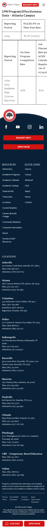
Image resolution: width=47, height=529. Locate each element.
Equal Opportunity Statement (35, 499)
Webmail (29, 180)
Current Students (9, 208)
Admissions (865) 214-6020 (13, 370)
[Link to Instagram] (29, 127)
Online (5, 468)
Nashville (7, 397)
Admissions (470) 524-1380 (13, 388)
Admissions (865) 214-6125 (12, 460)
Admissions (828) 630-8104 (13, 271)
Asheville (7, 262)
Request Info (30, 5)
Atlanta (6, 280)
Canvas (28, 174)
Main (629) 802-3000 (11, 403)
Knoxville (7, 358)
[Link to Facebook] (6, 127)
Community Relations (11, 222)
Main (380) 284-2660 (10, 304)
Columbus (7, 298)
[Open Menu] (43, 4)
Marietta (7, 379)
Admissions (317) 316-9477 (12, 349)
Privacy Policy (5, 498)
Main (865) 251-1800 (10, 367)
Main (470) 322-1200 (10, 286)
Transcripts (7, 196)
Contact (28, 202)
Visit (27, 185)
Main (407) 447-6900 (10, 421)
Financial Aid (7, 191)
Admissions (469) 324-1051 (12, 328)
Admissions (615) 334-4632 (12, 406)
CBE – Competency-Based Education (22, 453)
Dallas (5, 319)
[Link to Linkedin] (41, 127)
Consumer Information (12, 227)
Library (28, 169)
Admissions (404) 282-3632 (13, 289)
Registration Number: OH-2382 (14, 310)
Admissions (7, 169)
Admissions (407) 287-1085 (13, 424)
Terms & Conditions (25, 498)
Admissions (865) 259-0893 (13, 474)
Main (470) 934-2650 (10, 385)
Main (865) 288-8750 (10, 471)
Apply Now (23, 147)
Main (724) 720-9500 (10, 442)
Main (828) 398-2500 (10, 268)
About (5, 233)
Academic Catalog (10, 185)
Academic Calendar (10, 180)
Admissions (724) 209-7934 (13, 445)
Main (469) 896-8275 (10, 325)
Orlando (6, 415)
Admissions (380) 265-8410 (13, 307)
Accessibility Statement (14, 498)
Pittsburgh (8, 433)
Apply (27, 191)
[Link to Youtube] (18, 127)
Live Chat (15, 523)
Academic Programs (11, 174)
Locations (6, 202)
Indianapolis (9, 337)
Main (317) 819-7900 (10, 346)
